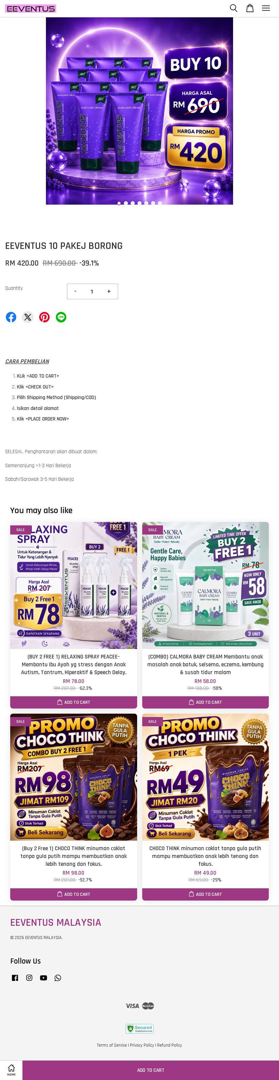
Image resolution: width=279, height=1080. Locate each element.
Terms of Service (112, 1045)
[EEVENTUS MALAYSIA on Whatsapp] (58, 981)
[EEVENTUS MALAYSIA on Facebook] (15, 981)
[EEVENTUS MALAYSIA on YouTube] (43, 981)
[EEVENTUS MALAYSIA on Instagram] (29, 981)
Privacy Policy (142, 1045)
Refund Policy (169, 1045)
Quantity (14, 288)
